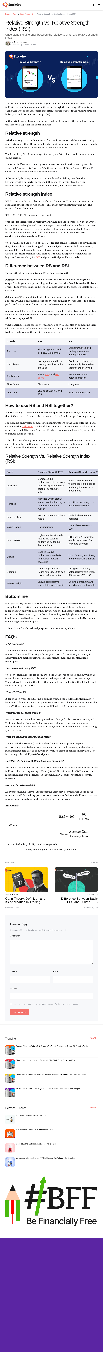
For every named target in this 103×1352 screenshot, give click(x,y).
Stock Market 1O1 (27, 14)
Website (13, 989)
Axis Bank (27, 426)
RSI (38, 257)
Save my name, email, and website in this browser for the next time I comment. (46, 1004)
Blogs (15, 14)
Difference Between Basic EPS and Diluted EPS (79, 900)
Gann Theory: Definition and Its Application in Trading (25, 900)
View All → (94, 1038)
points (41, 377)
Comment (15, 936)
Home (7, 14)
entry (47, 374)
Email (56, 972)
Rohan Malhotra (20, 42)
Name (13, 972)
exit (57, 374)
